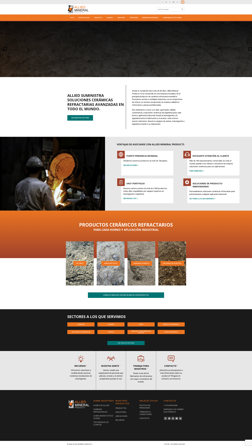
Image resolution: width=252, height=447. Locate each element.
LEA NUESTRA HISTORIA (80, 118)
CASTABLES (80, 263)
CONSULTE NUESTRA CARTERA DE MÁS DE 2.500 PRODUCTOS (126, 295)
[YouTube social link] (173, 2)
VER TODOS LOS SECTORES (126, 343)
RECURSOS (119, 420)
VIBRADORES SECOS (110, 263)
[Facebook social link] (162, 2)
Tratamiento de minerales (81, 332)
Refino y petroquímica (171, 324)
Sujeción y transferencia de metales (141, 332)
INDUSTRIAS (120, 412)
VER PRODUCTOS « (130, 198)
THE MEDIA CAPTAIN (177, 444)
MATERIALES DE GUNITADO (172, 263)
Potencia (111, 332)
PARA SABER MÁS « (196, 171)
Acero (141, 324)
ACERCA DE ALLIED (101, 405)
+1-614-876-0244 (170, 405)
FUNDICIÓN (80, 324)
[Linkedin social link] (177, 2)
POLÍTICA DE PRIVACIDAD (144, 406)
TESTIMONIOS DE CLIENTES (100, 423)
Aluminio (111, 324)
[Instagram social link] (169, 2)
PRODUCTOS (120, 408)
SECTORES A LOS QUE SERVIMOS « (202, 199)
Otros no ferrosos (171, 332)
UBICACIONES (121, 416)
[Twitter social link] (166, 2)
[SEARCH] (182, 9)
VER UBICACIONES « (130, 165)
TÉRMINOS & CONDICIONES (145, 413)
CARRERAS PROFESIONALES (100, 410)
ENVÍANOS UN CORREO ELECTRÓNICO (174, 410)
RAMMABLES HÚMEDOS (141, 263)
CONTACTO (144, 418)
